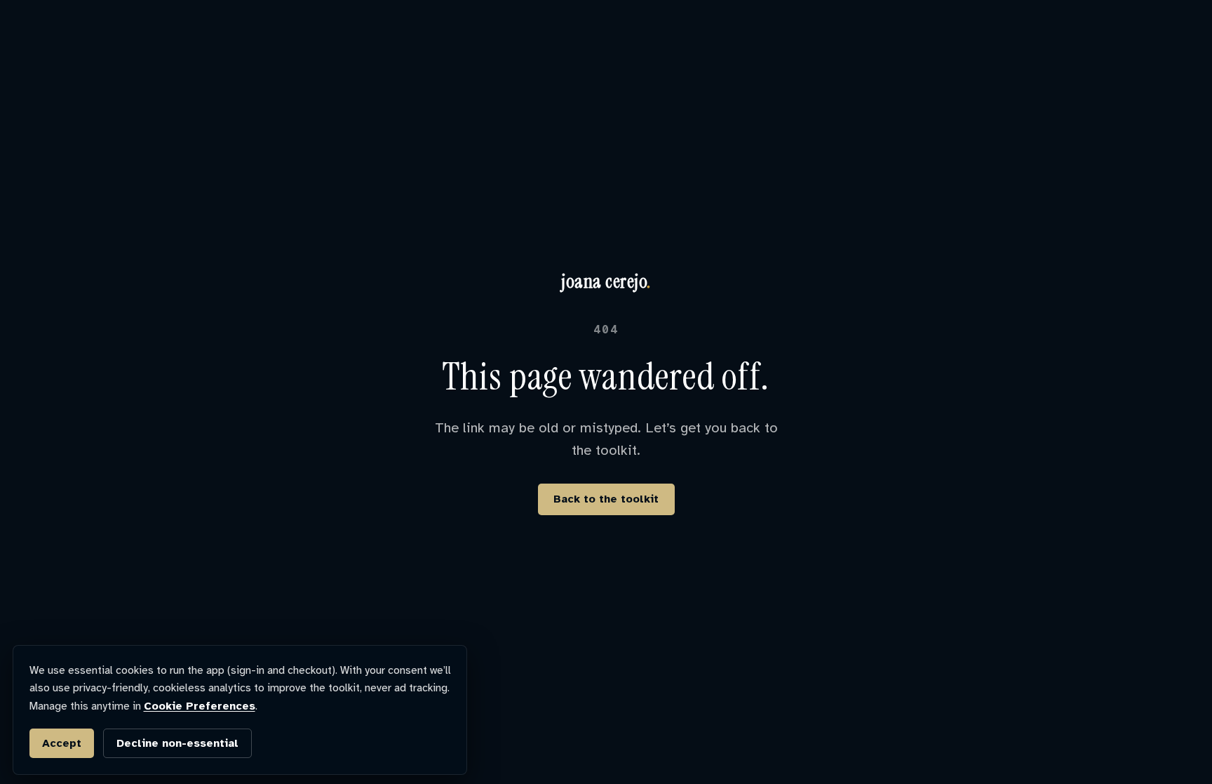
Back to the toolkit (606, 499)
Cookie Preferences (199, 706)
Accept (61, 743)
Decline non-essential (177, 743)
